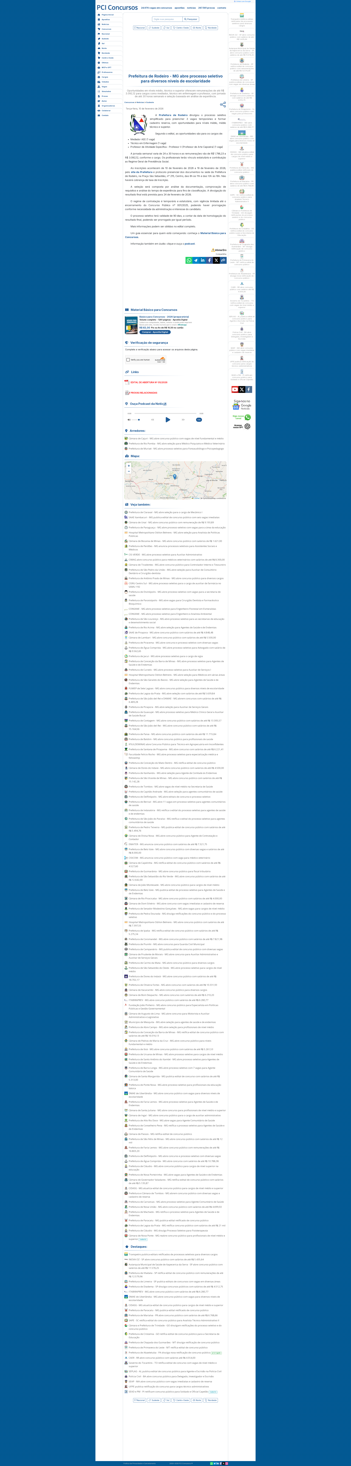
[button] (128, 465)
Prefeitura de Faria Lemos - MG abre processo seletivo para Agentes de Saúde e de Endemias (173, 1103)
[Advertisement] (153, 51)
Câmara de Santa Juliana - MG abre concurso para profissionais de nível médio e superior (177, 1110)
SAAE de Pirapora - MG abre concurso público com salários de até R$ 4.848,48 (171, 632)
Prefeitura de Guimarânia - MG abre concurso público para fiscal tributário (170, 871)
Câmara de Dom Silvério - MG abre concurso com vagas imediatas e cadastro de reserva (176, 903)
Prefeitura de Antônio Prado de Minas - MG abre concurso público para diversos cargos (176, 578)
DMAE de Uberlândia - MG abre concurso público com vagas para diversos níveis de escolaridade (174, 1095)
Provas (105, 96)
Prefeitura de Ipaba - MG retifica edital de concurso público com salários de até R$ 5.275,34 (173, 932)
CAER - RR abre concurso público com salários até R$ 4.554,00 (162, 1357)
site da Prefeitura (141, 172)
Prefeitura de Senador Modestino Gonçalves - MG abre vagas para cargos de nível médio (177, 908)
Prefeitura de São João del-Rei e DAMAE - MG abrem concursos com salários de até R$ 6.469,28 (175, 700)
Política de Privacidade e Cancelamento (140, 1463)
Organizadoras (108, 106)
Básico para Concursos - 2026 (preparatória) (164, 316)
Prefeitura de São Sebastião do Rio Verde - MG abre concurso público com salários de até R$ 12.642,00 (177, 878)
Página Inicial (108, 15)
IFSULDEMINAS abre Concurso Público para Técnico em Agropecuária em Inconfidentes (176, 744)
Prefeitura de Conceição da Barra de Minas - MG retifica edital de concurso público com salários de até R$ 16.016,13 (176, 1034)
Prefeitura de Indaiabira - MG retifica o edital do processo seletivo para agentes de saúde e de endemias (177, 812)
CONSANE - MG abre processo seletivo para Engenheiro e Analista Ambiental (170, 613)
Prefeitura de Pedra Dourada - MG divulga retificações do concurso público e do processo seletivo (177, 915)
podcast (190, 243)
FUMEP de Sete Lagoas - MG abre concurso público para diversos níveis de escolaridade (176, 688)
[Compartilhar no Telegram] (195, 260)
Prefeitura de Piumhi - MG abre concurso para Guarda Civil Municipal (167, 944)
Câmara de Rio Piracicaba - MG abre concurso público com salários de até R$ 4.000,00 (175, 898)
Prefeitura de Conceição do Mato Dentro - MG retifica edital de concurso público (172, 762)
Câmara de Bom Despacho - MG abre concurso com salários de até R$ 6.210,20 (171, 995)
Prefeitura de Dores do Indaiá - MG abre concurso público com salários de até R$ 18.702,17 (172, 978)
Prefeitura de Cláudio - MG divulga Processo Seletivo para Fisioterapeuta (168, 1230)
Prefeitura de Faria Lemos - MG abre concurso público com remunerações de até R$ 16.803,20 (174, 1149)
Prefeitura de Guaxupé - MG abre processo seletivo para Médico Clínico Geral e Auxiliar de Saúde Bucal (176, 713)
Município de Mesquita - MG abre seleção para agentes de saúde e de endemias (172, 1022)
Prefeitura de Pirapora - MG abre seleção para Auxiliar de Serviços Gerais (168, 707)
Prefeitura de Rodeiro (173, 115)
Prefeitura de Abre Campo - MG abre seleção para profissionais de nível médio (171, 1027)
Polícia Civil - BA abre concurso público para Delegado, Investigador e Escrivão (171, 1376)
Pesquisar (191, 19)
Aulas (104, 101)
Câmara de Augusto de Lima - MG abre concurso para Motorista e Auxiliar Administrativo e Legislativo (169, 1015)
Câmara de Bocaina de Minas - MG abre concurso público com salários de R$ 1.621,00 (175, 541)
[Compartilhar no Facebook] (209, 260)
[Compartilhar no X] (216, 260)
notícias (191, 7)
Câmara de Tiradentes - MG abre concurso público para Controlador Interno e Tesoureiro (177, 564)
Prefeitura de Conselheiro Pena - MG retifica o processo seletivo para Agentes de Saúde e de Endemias (176, 1127)
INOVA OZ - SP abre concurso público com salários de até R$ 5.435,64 (166, 1259)
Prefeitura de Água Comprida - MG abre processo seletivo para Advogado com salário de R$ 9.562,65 (177, 649)
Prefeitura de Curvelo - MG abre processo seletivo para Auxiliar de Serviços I (170, 669)
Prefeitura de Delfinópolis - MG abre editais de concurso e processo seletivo (169, 796)
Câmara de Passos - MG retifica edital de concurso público (160, 1134)
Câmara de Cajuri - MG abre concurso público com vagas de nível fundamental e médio (176, 438)
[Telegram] (214, 1463)
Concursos (106, 29)
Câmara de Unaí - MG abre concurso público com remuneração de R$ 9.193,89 (171, 522)
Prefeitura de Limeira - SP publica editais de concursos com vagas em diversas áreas (174, 1281)
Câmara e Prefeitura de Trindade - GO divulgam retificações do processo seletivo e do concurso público (175, 1327)
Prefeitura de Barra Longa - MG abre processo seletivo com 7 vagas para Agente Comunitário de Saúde (172, 1069)
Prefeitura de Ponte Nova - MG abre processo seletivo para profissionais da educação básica (175, 1086)
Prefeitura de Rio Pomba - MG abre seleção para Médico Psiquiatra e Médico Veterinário (177, 443)
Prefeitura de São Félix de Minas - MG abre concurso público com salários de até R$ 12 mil (176, 1140)
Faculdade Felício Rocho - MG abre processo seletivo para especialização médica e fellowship (173, 756)
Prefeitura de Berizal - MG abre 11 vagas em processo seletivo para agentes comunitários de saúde (177, 803)
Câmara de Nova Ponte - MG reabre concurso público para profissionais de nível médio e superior (177, 1237)
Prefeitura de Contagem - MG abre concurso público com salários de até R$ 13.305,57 (175, 720)
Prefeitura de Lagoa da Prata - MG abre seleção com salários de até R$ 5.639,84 (172, 693)
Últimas (105, 63)
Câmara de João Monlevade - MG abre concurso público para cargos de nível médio (174, 884)
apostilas (180, 7)
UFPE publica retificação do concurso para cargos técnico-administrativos (169, 1386)
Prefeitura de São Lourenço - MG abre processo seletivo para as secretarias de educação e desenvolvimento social (176, 620)
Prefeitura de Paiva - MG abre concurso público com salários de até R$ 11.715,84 (172, 734)
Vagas (104, 87)
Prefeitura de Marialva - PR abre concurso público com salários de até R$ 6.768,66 (173, 1315)
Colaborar (106, 111)
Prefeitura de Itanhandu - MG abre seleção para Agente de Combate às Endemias (173, 773)
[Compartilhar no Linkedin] (202, 260)
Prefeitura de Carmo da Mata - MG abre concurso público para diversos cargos (171, 962)
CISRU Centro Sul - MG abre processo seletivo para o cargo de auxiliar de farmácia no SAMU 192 (175, 585)
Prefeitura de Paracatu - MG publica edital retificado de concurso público (169, 1220)
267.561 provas (206, 7)
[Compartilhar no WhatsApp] (189, 260)
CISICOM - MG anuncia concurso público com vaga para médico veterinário (169, 857)
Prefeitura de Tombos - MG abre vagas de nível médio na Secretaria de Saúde (171, 786)
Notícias (105, 24)
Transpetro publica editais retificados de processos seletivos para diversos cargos (173, 1254)
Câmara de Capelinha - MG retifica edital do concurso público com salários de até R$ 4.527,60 (174, 864)
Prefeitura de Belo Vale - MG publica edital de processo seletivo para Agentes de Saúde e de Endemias (177, 891)
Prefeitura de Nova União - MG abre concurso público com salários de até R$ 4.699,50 (175, 1206)
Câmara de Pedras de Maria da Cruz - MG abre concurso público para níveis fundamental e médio (170, 1042)
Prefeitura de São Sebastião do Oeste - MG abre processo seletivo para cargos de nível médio (175, 969)
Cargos (105, 77)
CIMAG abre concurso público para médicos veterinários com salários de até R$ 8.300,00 (177, 559)
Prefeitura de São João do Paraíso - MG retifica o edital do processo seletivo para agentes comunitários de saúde (177, 820)
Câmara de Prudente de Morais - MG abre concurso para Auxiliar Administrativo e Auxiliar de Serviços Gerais (173, 956)
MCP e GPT (106, 67)
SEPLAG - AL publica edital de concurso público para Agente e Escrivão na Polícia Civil (175, 1371)
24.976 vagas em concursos (156, 7)
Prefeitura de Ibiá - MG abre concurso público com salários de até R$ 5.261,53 (171, 1049)
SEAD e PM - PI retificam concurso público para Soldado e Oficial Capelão (172, 1391)
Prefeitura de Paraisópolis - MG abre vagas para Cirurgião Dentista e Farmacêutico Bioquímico (174, 602)
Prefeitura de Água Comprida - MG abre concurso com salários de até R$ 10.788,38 (174, 1161)
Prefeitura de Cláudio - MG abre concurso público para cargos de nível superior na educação (173, 1168)
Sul (103, 43)
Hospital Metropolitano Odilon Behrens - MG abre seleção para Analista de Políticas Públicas (174, 534)
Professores (107, 72)
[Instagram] (226, 1463)
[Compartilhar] (223, 260)
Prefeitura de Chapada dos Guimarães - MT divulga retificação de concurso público (174, 1342)
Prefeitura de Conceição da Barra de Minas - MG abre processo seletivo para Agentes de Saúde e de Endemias (176, 663)
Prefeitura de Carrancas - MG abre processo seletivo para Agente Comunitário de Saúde (176, 1201)
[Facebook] (220, 1463)
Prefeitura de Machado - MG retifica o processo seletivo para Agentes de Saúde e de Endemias (174, 1213)
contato (221, 7)
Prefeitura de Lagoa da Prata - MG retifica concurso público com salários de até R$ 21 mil (177, 1225)
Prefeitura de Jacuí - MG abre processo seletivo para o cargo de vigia (166, 656)
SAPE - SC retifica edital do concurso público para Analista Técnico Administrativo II (174, 1320)
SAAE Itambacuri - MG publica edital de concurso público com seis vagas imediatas (174, 517)
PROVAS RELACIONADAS (144, 392)
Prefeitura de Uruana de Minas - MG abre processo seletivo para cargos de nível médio (176, 1054)
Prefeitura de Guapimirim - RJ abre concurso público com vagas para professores (242, 111)
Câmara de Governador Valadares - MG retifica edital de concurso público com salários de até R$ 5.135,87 (176, 1181)
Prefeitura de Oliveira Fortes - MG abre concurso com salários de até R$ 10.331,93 (173, 984)
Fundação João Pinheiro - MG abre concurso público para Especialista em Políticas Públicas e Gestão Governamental (173, 1007)
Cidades (105, 82)
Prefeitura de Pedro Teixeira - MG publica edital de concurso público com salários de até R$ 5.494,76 (177, 829)
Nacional (106, 34)
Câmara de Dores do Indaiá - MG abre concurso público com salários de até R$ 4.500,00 (176, 767)
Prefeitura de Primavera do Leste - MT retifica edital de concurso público (168, 1347)
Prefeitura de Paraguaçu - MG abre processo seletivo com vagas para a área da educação (177, 527)
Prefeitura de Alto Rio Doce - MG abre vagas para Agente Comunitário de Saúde (172, 1120)
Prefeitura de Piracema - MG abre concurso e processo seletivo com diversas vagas (173, 642)
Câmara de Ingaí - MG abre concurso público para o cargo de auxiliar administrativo (175, 1115)
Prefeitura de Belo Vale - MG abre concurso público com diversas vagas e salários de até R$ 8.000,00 (176, 851)
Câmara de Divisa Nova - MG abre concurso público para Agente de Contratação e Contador (173, 837)
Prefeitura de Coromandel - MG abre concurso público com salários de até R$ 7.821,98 (175, 939)
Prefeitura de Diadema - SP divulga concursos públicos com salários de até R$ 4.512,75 (176, 1286)
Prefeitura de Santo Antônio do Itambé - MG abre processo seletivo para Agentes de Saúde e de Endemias (174, 1061)
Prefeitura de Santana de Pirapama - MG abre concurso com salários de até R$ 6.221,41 (176, 749)
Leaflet (196, 498)
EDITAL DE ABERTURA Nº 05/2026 (149, 382)
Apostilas (106, 19)
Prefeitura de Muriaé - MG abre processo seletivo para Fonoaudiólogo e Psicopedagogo (176, 448)
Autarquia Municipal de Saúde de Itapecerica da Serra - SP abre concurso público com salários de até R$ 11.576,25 (176, 1266)
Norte (104, 48)
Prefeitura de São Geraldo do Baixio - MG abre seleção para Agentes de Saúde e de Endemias (173, 681)
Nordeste (106, 53)
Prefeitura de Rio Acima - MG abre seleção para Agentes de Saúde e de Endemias (172, 627)
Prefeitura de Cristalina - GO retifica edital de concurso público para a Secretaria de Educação (174, 1335)
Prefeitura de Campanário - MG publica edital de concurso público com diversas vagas (176, 949)
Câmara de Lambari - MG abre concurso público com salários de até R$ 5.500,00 (172, 637)
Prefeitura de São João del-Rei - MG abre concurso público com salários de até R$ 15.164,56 (172, 727)
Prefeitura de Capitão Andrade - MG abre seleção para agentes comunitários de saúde (176, 791)
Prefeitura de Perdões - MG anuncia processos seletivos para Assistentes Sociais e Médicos (173, 547)
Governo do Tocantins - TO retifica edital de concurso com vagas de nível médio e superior (173, 1364)
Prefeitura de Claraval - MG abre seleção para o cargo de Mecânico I (165, 512)
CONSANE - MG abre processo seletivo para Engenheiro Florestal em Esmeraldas (172, 608)
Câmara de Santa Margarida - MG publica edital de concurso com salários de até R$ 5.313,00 (174, 1078)
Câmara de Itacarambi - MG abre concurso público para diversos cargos (168, 989)
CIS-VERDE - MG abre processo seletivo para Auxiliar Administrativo (165, 554)
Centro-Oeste (108, 58)
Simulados (106, 91)
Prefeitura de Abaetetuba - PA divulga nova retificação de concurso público (175, 1352)
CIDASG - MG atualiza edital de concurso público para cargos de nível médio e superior (176, 1188)
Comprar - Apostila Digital (155, 332)
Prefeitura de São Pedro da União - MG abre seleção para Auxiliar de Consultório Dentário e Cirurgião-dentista (172, 571)
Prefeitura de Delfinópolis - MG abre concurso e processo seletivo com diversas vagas (175, 1156)
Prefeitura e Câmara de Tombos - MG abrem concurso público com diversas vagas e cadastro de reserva (174, 1195)
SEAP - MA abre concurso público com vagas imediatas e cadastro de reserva (170, 1381)
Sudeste (105, 39)
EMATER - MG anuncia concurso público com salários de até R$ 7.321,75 (168, 844)
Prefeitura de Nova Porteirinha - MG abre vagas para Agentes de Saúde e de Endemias (175, 1174)
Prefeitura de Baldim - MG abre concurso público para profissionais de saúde (171, 739)
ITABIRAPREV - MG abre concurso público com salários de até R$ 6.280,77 (168, 1000)
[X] (223, 1463)
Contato (105, 115)
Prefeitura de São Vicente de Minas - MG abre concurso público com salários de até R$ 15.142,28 (175, 779)
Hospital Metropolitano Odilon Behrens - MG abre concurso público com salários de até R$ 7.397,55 (176, 924)
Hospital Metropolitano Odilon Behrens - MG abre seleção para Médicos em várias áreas (177, 674)
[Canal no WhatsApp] (211, 1463)
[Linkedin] (217, 1463)
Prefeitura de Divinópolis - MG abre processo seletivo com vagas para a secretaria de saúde (175, 593)
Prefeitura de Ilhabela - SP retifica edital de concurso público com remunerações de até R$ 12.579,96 (176, 1274)
